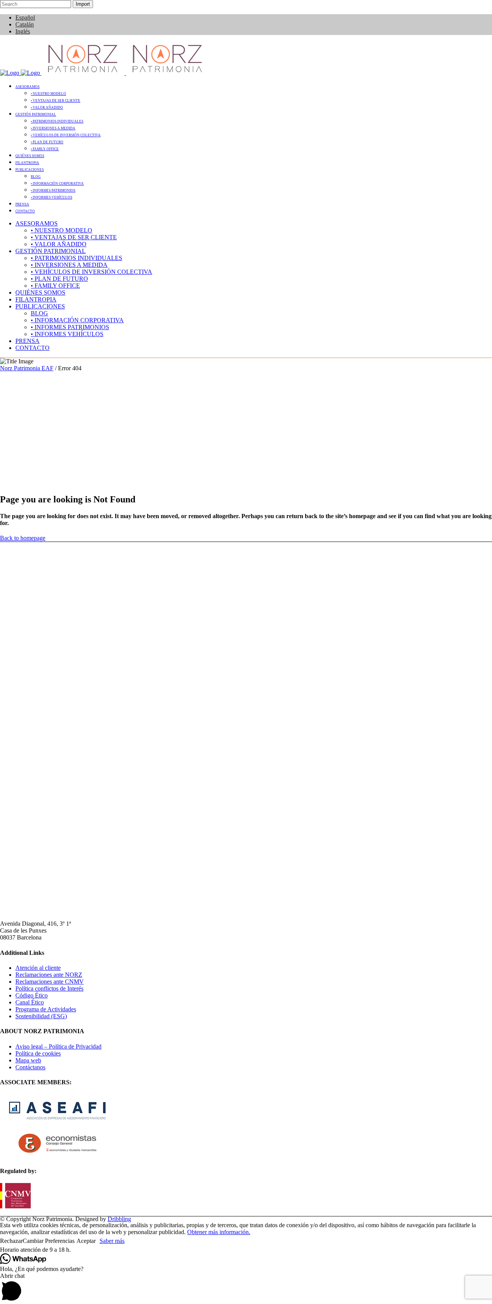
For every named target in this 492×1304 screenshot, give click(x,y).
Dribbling (119, 1219)
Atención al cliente (38, 967)
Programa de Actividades (45, 1009)
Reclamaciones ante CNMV (49, 981)
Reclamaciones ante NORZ (48, 974)
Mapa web (28, 1060)
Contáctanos (30, 1067)
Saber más (112, 1241)
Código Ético (31, 995)
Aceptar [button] (86, 1241)
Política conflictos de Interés (49, 988)
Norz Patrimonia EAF (26, 368)
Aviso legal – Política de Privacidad (58, 1046)
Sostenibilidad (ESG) (41, 1016)
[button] (246, 1249)
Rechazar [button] (11, 1241)
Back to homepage (22, 538)
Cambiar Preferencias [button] (49, 1241)
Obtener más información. (218, 1232)
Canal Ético (29, 1002)
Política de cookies (38, 1053)
